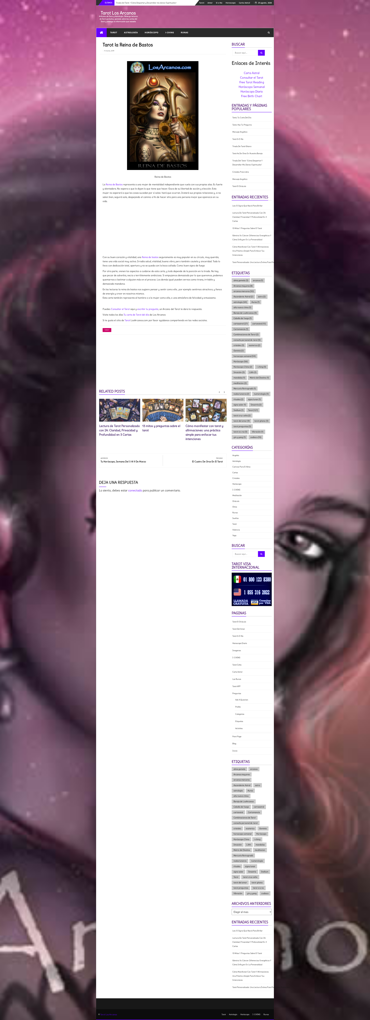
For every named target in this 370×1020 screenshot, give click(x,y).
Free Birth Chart (251, 96)
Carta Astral (244, 2)
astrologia (240, 302)
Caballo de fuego (243, 318)
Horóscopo (151, 32)
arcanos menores (244, 291)
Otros (234, 507)
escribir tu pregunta (147, 309)
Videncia (236, 530)
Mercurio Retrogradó (245, 388)
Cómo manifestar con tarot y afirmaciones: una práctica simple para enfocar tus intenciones (250, 251)
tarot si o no (240, 431)
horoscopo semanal (245, 356)
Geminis (239, 350)
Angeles (235, 455)
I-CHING (169, 32)
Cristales (236, 478)
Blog (234, 743)
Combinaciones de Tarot (246, 334)
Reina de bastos (150, 257)
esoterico (254, 345)
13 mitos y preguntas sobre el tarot (247, 228)
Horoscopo (231, 2)
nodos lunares (241, 394)
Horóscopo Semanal (252, 87)
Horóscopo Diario (251, 91)
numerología (261, 394)
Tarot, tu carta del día (241, 117)
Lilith (252, 372)
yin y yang (240, 437)
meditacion (240, 383)
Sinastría (256, 404)
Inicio (234, 751)
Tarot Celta (237, 665)
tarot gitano (261, 421)
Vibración (257, 431)
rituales (238, 399)
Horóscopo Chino (243, 367)
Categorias (239, 714)
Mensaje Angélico (239, 132)
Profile (238, 707)
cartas (235, 472)
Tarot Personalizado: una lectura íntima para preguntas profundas (252, 262)
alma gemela (241, 280)
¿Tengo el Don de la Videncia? (128, 3)
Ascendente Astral (243, 296)
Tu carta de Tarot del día (136, 314)
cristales (239, 345)
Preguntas (236, 693)
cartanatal (259, 323)
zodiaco (255, 437)
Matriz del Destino (259, 377)
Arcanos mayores (243, 286)
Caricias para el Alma (241, 467)
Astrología (131, 32)
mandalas (239, 377)
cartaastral (241, 323)
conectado (135, 490)
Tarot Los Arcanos (118, 13)
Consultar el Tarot (120, 309)
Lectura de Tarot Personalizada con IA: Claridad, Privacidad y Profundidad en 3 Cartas (119, 430)
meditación (237, 495)
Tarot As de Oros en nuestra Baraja (247, 153)
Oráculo (235, 501)
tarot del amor (242, 421)
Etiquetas (239, 721)
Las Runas (236, 679)
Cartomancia (241, 329)
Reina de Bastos (114, 184)
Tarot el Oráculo (239, 186)
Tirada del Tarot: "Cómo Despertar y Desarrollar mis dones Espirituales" (247, 162)
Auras (255, 302)
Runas (184, 32)
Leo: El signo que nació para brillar (247, 206)
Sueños (235, 518)
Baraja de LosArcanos (245, 313)
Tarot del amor (238, 629)
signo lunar (254, 399)
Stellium (238, 410)
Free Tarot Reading (251, 82)
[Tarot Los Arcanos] (101, 32)
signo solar (240, 404)
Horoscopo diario (239, 643)
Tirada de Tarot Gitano (241, 146)
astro (262, 296)
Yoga (234, 535)
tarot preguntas (242, 426)
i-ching (261, 367)
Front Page (237, 736)
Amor (210, 2)
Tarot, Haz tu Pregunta (242, 125)
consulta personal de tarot (247, 340)
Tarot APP (236, 686)
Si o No (219, 2)
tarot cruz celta (242, 415)
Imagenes (236, 650)
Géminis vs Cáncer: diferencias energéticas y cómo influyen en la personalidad (251, 237)
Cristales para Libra (240, 172)
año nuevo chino (242, 307)
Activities (239, 728)
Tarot (201, 2)
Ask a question (241, 700)
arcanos (258, 280)
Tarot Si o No (237, 139)
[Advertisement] (163, 229)
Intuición (239, 372)
